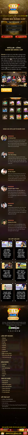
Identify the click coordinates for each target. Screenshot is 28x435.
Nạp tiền (4, 345)
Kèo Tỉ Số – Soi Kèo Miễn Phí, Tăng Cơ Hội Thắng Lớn (7, 274)
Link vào (4, 343)
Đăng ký (4, 338)
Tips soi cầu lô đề (6, 390)
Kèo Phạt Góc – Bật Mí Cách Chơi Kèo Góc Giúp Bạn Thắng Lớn (21, 274)
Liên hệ (4, 349)
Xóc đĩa (4, 371)
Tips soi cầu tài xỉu (6, 388)
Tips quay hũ (5, 382)
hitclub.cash (23, 15)
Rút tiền (4, 347)
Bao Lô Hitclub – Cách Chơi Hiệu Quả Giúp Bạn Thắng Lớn (21, 253)
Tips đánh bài (5, 380)
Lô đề (3, 375)
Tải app (3, 341)
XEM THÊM (7, 90)
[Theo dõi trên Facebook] (8, 331)
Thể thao (4, 373)
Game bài (4, 364)
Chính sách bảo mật (6, 357)
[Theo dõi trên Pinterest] (19, 331)
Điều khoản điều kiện (7, 355)
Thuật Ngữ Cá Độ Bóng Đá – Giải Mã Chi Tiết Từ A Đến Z (7, 295)
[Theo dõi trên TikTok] (12, 331)
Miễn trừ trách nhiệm (7, 353)
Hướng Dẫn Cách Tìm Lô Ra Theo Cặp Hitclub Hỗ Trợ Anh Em (21, 295)
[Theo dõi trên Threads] (18, 331)
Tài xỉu (3, 370)
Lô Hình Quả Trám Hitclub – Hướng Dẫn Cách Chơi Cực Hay (7, 253)
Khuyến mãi (5, 351)
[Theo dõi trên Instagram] (10, 331)
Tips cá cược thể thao (7, 386)
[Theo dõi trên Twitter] (16, 331)
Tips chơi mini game (6, 384)
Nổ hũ (3, 366)
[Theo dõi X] (14, 331)
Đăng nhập (4, 340)
